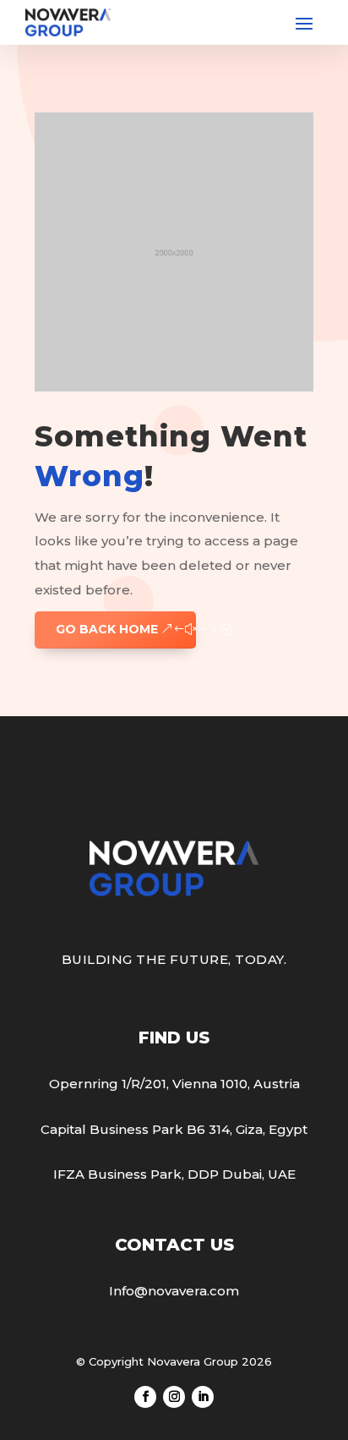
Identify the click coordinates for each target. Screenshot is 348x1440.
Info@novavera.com (174, 1291)
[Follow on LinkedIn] (203, 1397)
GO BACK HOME (107, 629)
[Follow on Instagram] (174, 1397)
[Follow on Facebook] (145, 1397)
